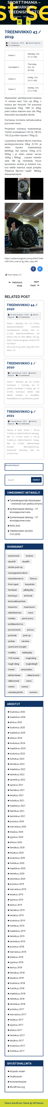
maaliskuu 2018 (17, 993)
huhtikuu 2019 (17, 925)
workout (33, 692)
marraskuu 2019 (18, 889)
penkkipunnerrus (15, 624)
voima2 (24, 686)
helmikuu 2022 (17, 774)
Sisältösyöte (16, 1076)
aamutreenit (13, 555)
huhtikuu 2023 (17, 758)
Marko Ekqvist (34, 43)
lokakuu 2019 (16, 894)
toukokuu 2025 (17, 727)
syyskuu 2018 (16, 962)
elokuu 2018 (16, 967)
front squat (13, 584)
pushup (11, 641)
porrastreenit (14, 629)
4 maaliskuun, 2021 (18, 421)
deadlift (25, 561)
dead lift (12, 561)
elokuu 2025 (16, 722)
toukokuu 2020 (17, 857)
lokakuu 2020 (16, 831)
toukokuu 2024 (17, 743)
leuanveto (12, 607)
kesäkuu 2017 (17, 1040)
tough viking (13, 663)
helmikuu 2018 (17, 998)
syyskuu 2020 (16, 837)
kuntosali (28, 595)
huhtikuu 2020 (17, 863)
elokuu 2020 (16, 842)
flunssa (33, 578)
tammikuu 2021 (17, 816)
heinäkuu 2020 (17, 847)
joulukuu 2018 (17, 946)
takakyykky (27, 652)
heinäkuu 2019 (17, 910)
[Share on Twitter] (40, 270)
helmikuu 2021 (17, 810)
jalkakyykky (28, 589)
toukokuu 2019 (17, 920)
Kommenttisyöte (18, 1081)
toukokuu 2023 (17, 753)
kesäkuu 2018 (17, 977)
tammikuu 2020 (17, 878)
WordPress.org (17, 1086)
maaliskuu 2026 (17, 717)
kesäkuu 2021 (17, 795)
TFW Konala (13, 658)
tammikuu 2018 (17, 1004)
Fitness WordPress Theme (17, 1103)
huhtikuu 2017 (17, 1050)
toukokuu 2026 (17, 711)
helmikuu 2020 (17, 873)
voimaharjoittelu (15, 692)
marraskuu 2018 (18, 951)
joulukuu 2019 (17, 884)
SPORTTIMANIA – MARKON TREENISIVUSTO (24, 7)
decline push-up (15, 567)
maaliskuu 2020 (17, 868)
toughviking (31, 658)
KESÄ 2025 (15, 525)
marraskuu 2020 (18, 826)
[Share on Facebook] (33, 270)
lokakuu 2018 (16, 957)
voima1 (11, 686)
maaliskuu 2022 (17, 769)
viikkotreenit (13, 680)
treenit (11, 669)
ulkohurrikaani (14, 675)
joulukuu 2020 (17, 821)
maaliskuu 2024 (17, 748)
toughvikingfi (31, 663)
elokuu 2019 (16, 904)
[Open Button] (19, 21)
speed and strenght (17, 646)
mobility (11, 618)
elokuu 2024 (16, 737)
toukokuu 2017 (17, 1045)
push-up (27, 635)
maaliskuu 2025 (17, 732)
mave (30, 612)
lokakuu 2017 (16, 1019)
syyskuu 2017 (16, 1024)
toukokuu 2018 (17, 983)
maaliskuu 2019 (17, 930)
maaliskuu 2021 (17, 805)
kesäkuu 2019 (17, 915)
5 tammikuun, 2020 (18, 373)
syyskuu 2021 (16, 784)
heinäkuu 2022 (17, 764)
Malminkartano (14, 612)
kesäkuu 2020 (17, 852)
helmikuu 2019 (17, 936)
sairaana (25, 641)
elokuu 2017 (16, 1030)
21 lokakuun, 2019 (16, 43)
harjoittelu (29, 584)
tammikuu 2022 (17, 779)
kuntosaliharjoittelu (16, 601)
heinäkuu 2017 (17, 1035)
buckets (29, 555)
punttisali (12, 635)
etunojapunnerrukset (17, 572)
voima (28, 680)
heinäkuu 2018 (17, 972)
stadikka (12, 652)
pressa (30, 629)
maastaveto (29, 607)
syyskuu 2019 (16, 899)
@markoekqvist (12, 465)
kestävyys (12, 595)
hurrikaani (12, 589)
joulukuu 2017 (17, 1009)
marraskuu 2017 (18, 1014)
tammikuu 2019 (17, 941)
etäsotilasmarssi (15, 578)
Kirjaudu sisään (17, 1071)
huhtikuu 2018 (17, 988)
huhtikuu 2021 (17, 800)
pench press (27, 618)
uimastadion (26, 669)
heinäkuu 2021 (17, 790)
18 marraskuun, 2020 (19, 315)
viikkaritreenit (33, 675)
